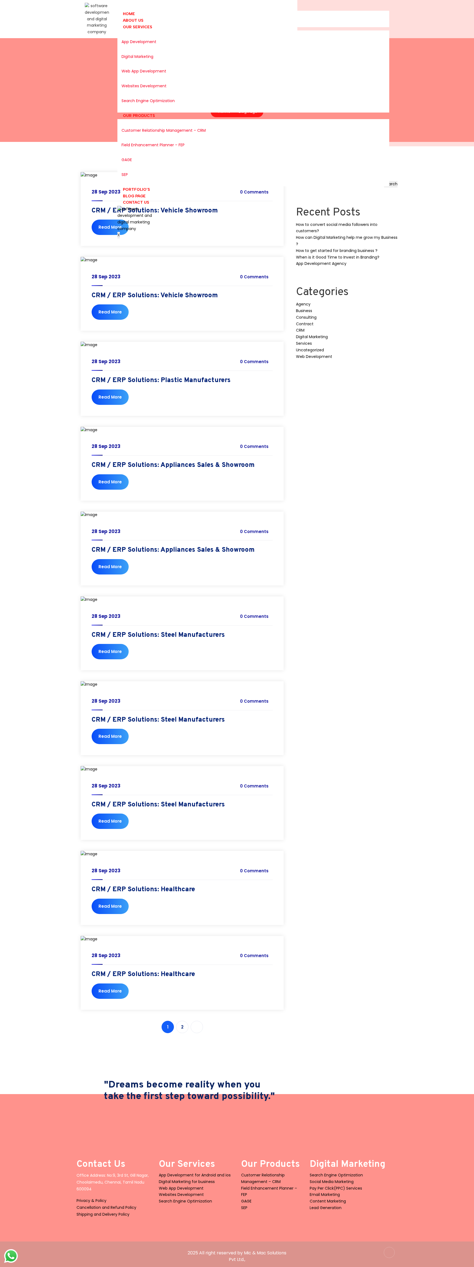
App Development (139, 41)
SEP (125, 174)
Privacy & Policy (91, 1200)
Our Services (137, 27)
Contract (305, 324)
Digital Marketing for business (187, 1181)
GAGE (127, 159)
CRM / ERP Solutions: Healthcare (143, 889)
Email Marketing (325, 1194)
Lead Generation (326, 1207)
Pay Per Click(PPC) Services (336, 1188)
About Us (133, 20)
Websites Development (144, 86)
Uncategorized (310, 350)
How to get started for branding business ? (336, 250)
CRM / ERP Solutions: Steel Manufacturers (158, 635)
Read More (110, 227)
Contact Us (136, 202)
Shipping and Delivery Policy (103, 1214)
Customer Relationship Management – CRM (164, 130)
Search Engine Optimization (148, 100)
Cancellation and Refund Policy (106, 1207)
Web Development (314, 356)
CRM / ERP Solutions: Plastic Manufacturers (161, 380)
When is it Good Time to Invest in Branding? (337, 257)
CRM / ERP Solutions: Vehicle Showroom (155, 295)
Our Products (139, 115)
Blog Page (134, 196)
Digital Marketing (137, 56)
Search (390, 184)
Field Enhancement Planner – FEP (153, 145)
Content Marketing (328, 1201)
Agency (303, 304)
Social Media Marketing (332, 1181)
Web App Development (144, 71)
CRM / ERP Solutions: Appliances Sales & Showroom (173, 465)
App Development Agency (321, 263)
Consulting (306, 317)
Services (304, 343)
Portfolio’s (136, 189)
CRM (300, 330)
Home (129, 14)
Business (304, 310)
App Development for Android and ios (195, 1175)
